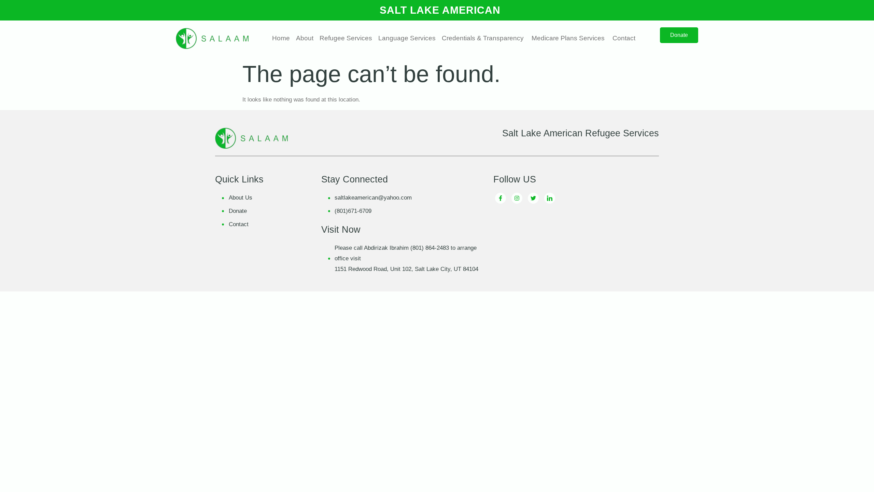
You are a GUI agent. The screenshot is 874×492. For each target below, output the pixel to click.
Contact (623, 38)
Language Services (407, 38)
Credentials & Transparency (483, 38)
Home (281, 38)
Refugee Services (346, 38)
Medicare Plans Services (568, 38)
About (304, 38)
